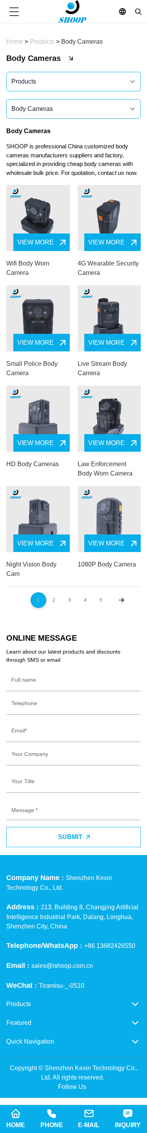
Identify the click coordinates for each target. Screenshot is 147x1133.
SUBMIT (70, 837)
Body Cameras (82, 41)
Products (43, 41)
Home (15, 41)
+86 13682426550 (109, 945)
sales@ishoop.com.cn (62, 965)
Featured (18, 1022)
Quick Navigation (30, 1041)
